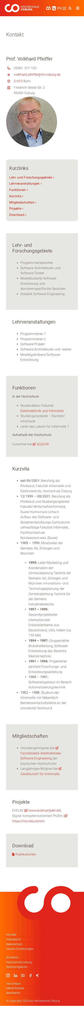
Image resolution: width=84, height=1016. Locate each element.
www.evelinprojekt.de (44, 810)
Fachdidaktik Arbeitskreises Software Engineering (40, 755)
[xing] (37, 975)
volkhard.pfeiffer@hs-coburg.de (37, 75)
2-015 (18, 81)
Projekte (16, 208)
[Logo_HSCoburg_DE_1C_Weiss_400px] (22, 6)
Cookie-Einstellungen (19, 948)
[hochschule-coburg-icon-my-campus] (48, 8)
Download (17, 215)
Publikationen (25, 854)
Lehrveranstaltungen (25, 184)
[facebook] (30, 975)
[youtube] (23, 975)
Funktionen (18, 190)
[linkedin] (15, 975)
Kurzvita (16, 196)
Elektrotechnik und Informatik (42, 411)
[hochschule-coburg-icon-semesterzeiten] (54, 7)
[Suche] (70, 8)
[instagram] (8, 975)
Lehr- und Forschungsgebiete (31, 177)
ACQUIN (43, 444)
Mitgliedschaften (22, 202)
